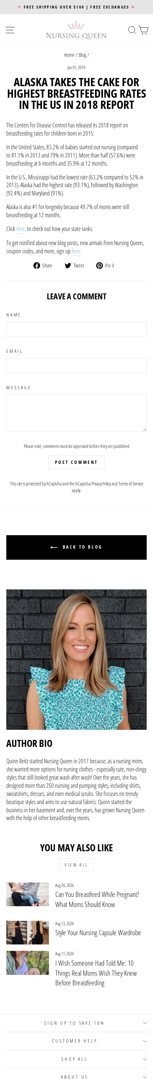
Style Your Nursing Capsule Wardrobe (98, 932)
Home (69, 54)
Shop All (74, 1059)
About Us (74, 1077)
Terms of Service (130, 483)
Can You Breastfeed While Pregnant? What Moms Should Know (97, 899)
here (20, 229)
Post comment (76, 462)
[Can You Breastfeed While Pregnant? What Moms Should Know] (27, 894)
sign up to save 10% (74, 1023)
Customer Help (75, 1041)
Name (14, 315)
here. (76, 251)
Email (14, 351)
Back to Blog (82, 547)
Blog (82, 54)
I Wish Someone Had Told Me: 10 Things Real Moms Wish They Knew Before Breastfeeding (96, 973)
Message (18, 387)
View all (76, 865)
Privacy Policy (101, 483)
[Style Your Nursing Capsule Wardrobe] (27, 932)
